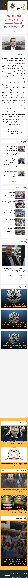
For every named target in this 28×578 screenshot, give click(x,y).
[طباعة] (14, 32)
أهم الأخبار (14, 573)
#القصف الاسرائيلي (13, 129)
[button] (15, 181)
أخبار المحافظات (7, 574)
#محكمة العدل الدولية (12, 131)
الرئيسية (8, 30)
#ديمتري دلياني (14, 133)
